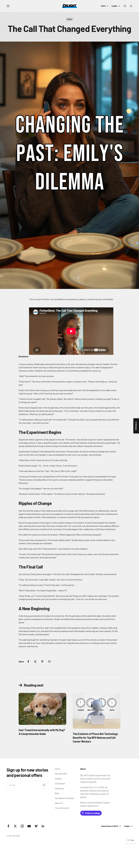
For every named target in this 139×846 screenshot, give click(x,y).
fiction (69, 19)
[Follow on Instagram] (22, 826)
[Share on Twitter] (35, 661)
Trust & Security (62, 808)
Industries (59, 788)
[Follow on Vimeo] (36, 826)
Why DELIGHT (61, 774)
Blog (57, 793)
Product (58, 778)
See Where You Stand (64, 798)
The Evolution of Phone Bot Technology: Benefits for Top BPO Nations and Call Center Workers (96, 737)
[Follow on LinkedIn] (43, 826)
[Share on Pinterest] (42, 661)
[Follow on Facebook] (8, 826)
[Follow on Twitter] (15, 826)
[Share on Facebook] (28, 661)
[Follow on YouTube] (29, 826)
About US (59, 803)
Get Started (60, 783)
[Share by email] (49, 661)
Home (57, 769)
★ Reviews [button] (136, 426)
